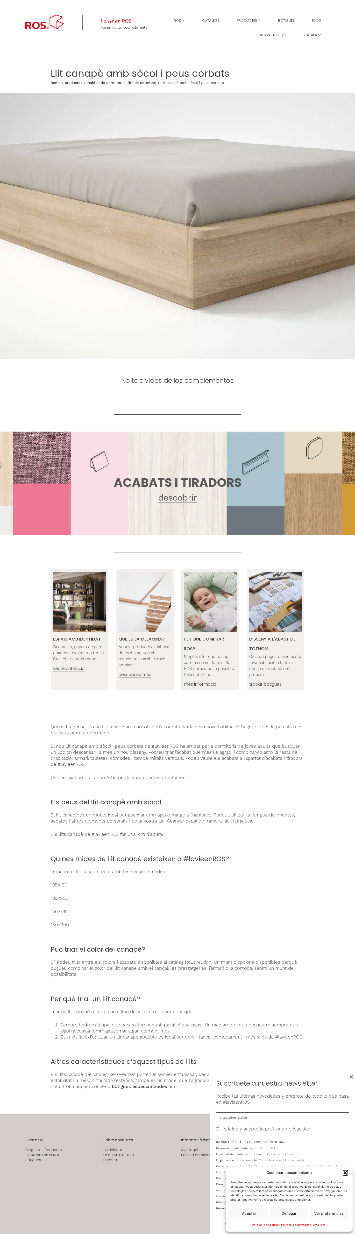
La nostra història (118, 1154)
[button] (345, 1172)
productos (73, 83)
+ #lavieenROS (269, 34)
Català (310, 34)
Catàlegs (211, 20)
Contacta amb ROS (42, 1154)
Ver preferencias (329, 1213)
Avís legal (320, 1225)
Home (56, 83)
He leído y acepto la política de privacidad (265, 1129)
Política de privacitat (296, 1225)
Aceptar (249, 1213)
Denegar (289, 1213)
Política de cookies (265, 1225)
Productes (247, 20)
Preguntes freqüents (43, 1149)
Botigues (286, 20)
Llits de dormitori (141, 83)
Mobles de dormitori (104, 83)
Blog (316, 20)
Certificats (112, 1149)
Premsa (110, 1159)
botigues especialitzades (139, 1086)
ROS (177, 20)
